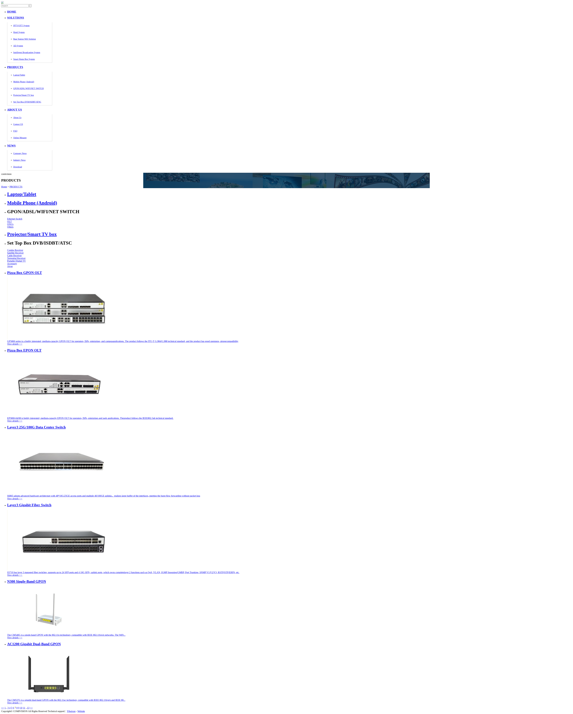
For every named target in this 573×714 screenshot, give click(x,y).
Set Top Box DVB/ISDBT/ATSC (27, 102)
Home (4, 186)
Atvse (10, 266)
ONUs (10, 224)
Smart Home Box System (24, 59)
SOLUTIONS (15, 17)
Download (17, 167)
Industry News (19, 160)
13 (28, 708)
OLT (9, 221)
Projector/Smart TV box (23, 95)
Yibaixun (71, 711)
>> (31, 708)
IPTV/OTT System (21, 25)
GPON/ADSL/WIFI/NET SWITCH (28, 88)
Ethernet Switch (14, 219)
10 (21, 708)
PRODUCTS (15, 67)
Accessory (12, 263)
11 (24, 708)
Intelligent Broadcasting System (26, 52)
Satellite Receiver (15, 253)
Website (81, 711)
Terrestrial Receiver (16, 258)
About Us (17, 117)
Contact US (18, 124)
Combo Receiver (15, 250)
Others (10, 227)
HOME (11, 11)
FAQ (15, 131)
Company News (20, 153)
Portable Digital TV (16, 261)
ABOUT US (14, 109)
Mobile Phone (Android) (23, 82)
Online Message (20, 138)
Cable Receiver (14, 255)
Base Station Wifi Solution (24, 39)
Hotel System (19, 32)
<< (2, 708)
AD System (18, 46)
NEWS (11, 145)
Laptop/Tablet (19, 75)
